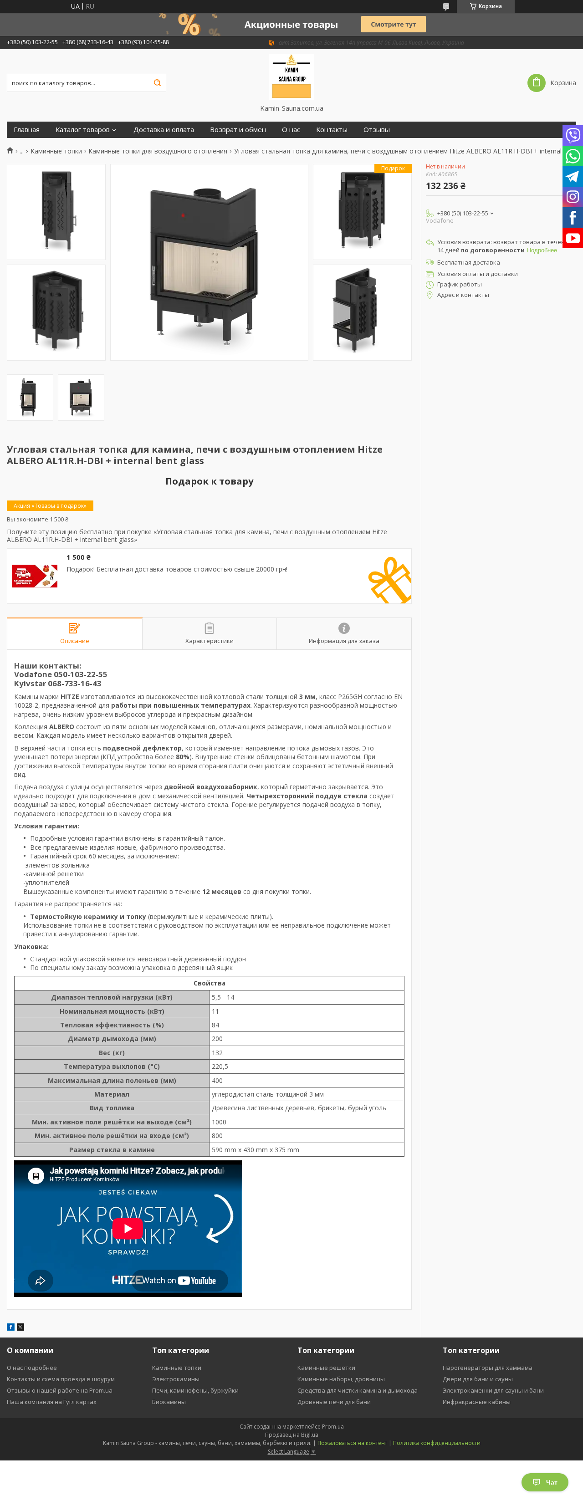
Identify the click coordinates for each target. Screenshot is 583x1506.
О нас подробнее (32, 1367)
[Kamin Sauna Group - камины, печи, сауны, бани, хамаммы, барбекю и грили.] (291, 76)
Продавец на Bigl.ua (291, 1435)
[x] (20, 1328)
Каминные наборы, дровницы (341, 1379)
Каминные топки (56, 151)
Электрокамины (175, 1379)
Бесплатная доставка (468, 262)
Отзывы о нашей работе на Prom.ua (60, 1390)
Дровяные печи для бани (334, 1402)
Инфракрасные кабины (477, 1402)
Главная (27, 129)
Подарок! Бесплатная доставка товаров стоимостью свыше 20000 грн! (176, 569)
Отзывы (376, 129)
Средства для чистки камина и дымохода (357, 1390)
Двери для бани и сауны (478, 1379)
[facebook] (11, 1328)
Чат (551, 1482)
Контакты (332, 129)
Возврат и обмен (238, 129)
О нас (291, 129)
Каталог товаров (83, 129)
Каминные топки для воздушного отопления (157, 151)
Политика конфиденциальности (437, 1443)
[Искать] (157, 83)
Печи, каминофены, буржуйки (195, 1390)
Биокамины (169, 1402)
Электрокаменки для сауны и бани (493, 1390)
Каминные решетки (326, 1367)
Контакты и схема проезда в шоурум (61, 1379)
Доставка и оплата (163, 129)
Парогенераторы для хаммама (487, 1367)
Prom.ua (333, 1426)
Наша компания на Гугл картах (52, 1402)
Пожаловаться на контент (352, 1443)
